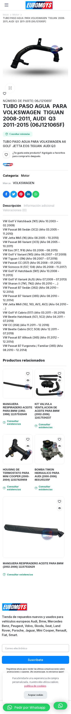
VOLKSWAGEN (23, 183)
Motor (15, 14)
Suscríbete (35, 660)
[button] (10, 88)
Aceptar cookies (35, 695)
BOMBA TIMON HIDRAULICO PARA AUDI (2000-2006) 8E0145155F (47, 474)
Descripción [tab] (12, 205)
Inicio (6, 14)
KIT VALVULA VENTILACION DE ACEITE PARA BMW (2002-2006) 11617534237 (47, 410)
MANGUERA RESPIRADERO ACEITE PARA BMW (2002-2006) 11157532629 (33, 565)
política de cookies (35, 686)
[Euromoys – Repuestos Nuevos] (39, 5)
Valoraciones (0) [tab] (15, 210)
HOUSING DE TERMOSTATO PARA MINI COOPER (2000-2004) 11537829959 (16, 474)
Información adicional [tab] (39, 205)
